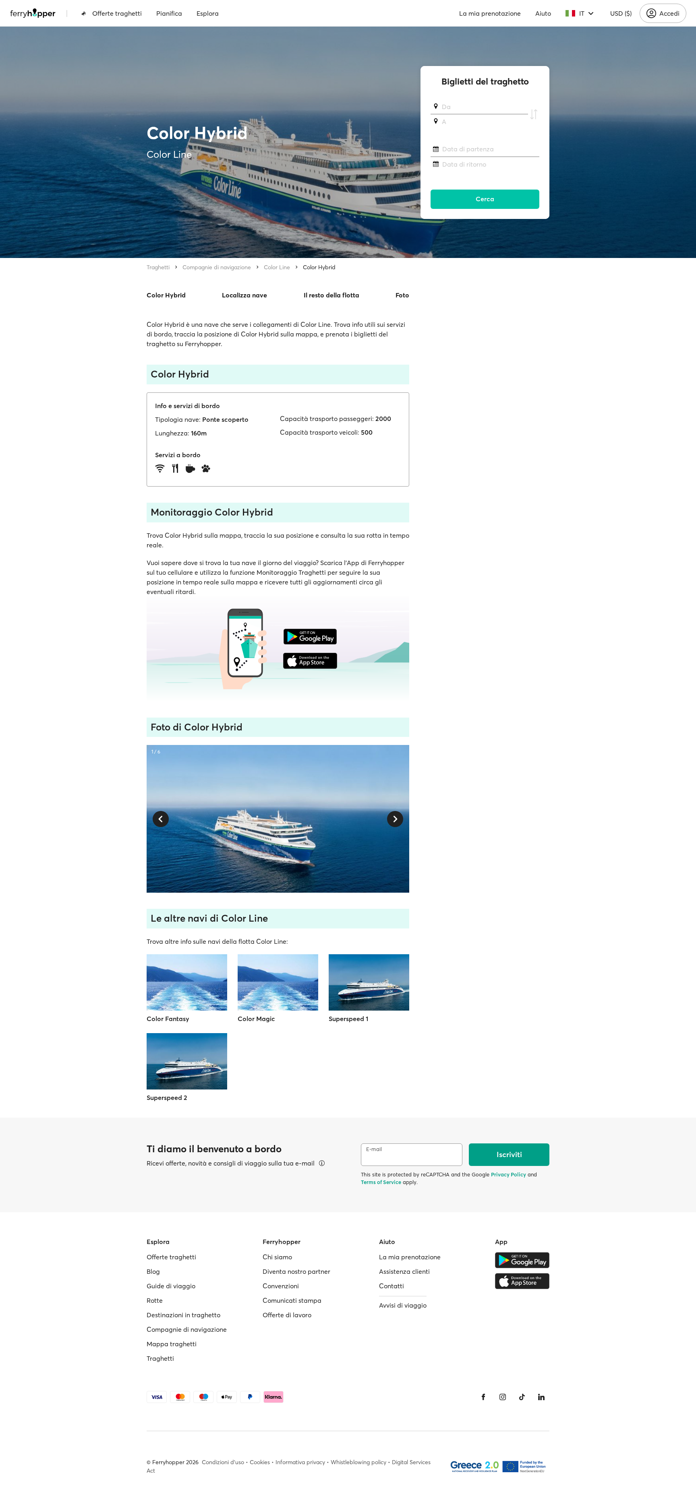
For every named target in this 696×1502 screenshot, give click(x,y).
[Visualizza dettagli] (321, 1163)
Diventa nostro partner (296, 1271)
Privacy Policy (508, 1174)
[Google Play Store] (522, 1260)
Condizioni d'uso (223, 1462)
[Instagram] (503, 1397)
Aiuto (543, 13)
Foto (402, 295)
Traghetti (158, 267)
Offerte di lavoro (287, 1315)
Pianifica (169, 13)
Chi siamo (277, 1257)
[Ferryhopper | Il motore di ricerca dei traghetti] (33, 13)
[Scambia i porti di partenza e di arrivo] (533, 114)
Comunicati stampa (292, 1300)
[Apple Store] (522, 1281)
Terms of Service (381, 1182)
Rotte (155, 1300)
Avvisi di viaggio (403, 1305)
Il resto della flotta (331, 295)
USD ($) (621, 13)
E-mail (374, 1149)
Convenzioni (281, 1286)
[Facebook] (483, 1397)
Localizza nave (244, 295)
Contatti (391, 1286)
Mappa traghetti (172, 1344)
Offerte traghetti (117, 13)
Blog (153, 1271)
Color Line (277, 267)
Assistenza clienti (404, 1271)
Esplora (208, 13)
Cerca (485, 199)
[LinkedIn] (541, 1397)
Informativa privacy (300, 1462)
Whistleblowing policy (358, 1462)
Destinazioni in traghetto (183, 1315)
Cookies (260, 1462)
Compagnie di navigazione (216, 267)
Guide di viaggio (171, 1286)
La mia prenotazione (490, 13)
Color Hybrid (319, 267)
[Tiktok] (522, 1397)
